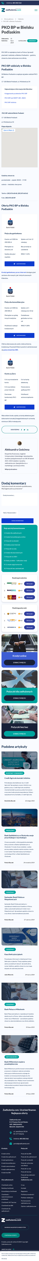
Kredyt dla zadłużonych (13, 533)
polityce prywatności (30, 1255)
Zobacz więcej (19, 662)
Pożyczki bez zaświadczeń (15, 568)
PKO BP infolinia (10, 102)
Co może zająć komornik (13, 564)
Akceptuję (4, 1258)
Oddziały (32, 41)
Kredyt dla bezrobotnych (13, 553)
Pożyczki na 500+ (11, 556)
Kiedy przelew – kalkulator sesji (16, 560)
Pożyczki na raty (10, 549)
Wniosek (29, 584)
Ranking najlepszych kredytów (15, 1227)
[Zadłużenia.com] (11, 10)
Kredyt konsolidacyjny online (15, 537)
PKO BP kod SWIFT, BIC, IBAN (15, 98)
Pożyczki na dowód (11, 541)
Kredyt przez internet (12, 545)
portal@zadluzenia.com (22, 1143)
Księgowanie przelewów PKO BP (16, 93)
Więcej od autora (11, 469)
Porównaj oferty (11, 1235)
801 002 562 (17, 3)
